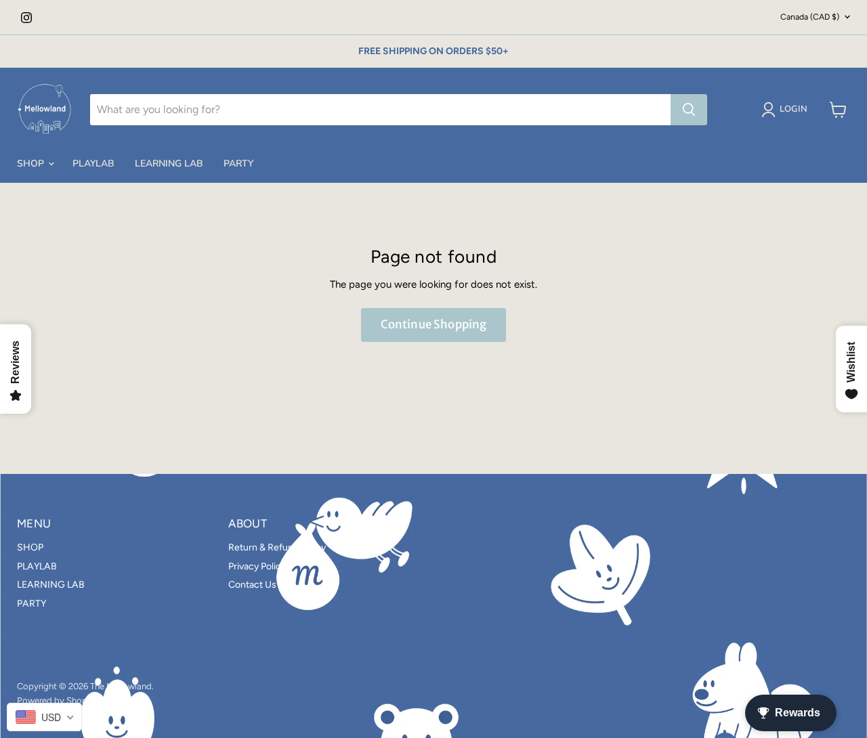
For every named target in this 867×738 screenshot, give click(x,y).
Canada (809, 17)
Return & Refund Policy (277, 547)
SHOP (32, 163)
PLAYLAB (93, 163)
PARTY (238, 163)
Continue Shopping (434, 324)
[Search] (689, 109)
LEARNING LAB (169, 163)
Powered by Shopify (57, 700)
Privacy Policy (257, 566)
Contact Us (252, 584)
